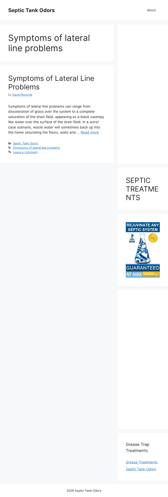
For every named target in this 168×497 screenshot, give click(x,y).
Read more (90, 132)
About (151, 10)
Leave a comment (25, 152)
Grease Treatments (142, 462)
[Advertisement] (143, 94)
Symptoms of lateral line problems (36, 147)
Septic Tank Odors (31, 10)
